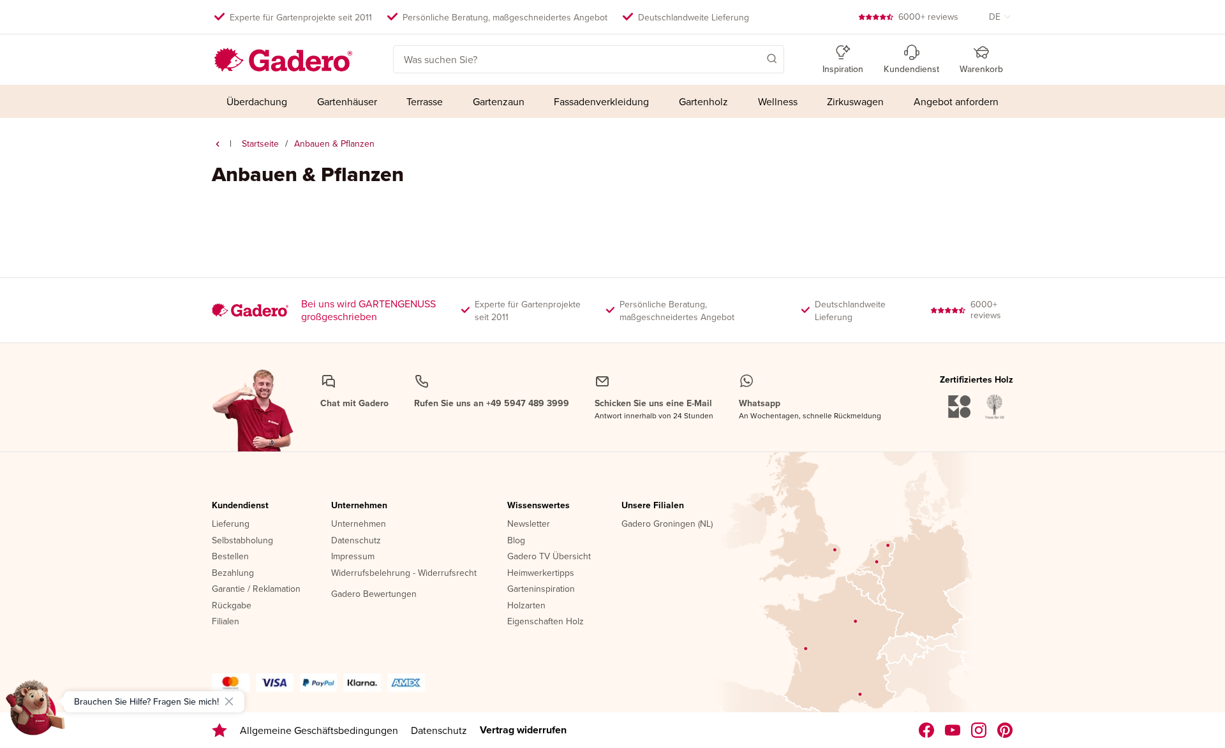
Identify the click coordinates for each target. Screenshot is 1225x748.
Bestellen (230, 556)
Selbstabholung (242, 540)
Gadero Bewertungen (374, 594)
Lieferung (230, 524)
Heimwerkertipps (540, 573)
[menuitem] (257, 101)
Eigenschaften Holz (545, 621)
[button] (753, 58)
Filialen (225, 621)
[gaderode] (1005, 730)
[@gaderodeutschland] (953, 730)
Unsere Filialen (652, 505)
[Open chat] (35, 712)
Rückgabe (231, 606)
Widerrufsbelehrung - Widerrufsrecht (404, 573)
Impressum (353, 556)
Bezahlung (233, 573)
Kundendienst (240, 505)
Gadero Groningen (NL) (667, 524)
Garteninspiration (541, 589)
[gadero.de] (979, 730)
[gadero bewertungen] (219, 730)
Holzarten (526, 606)
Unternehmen (359, 505)
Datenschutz (356, 540)
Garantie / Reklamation (256, 589)
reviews (928, 16)
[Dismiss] (229, 701)
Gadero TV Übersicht (549, 556)
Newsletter (528, 524)
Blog (516, 540)
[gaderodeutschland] (927, 730)
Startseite (260, 143)
